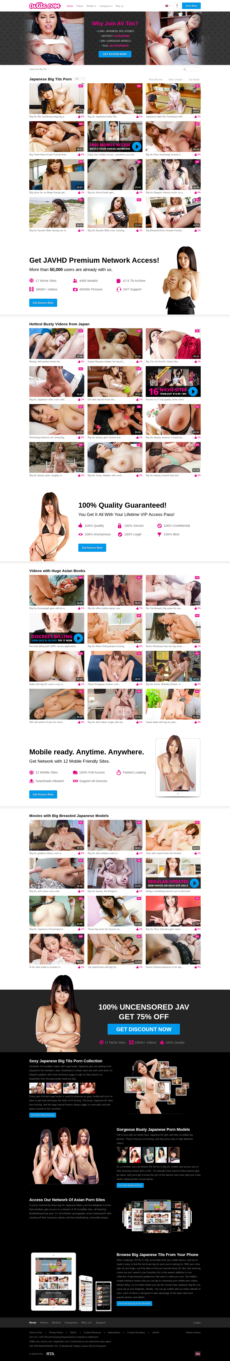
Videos (79, 6)
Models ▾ (91, 6)
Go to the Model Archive (130, 1185)
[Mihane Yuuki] (174, 1162)
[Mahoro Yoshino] (135, 1162)
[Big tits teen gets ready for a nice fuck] (37, 1093)
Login (197, 1322)
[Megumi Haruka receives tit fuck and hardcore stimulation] (87, 1093)
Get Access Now (43, 302)
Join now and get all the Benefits (134, 1303)
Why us (120, 6)
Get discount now (143, 1029)
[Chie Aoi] (161, 1162)
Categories (71, 1322)
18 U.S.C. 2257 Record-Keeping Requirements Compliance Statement (63, 1337)
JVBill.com (34, 1341)
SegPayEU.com (61, 1341)
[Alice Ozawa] (148, 1162)
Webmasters (114, 1332)
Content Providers (136, 1332)
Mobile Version (193, 1332)
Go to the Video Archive (42, 1115)
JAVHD (155, 1332)
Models (56, 1322)
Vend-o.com (46, 1341)
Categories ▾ (105, 6)
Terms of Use (35, 1332)
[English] (168, 6)
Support (101, 1322)
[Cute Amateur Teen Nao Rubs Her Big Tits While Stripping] (70, 1093)
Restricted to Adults (50, 1353)
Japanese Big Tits (38, 69)
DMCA (73, 1332)
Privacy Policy (56, 1332)
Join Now (191, 5)
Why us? (86, 1322)
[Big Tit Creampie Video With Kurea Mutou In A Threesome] (53, 1093)
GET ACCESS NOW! (115, 54)
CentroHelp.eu (77, 1341)
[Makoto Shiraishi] (122, 1162)
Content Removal (92, 1332)
